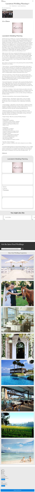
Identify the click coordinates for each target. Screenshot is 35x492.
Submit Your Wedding (4, 476)
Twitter (3, 472)
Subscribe (3, 479)
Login (2, 482)
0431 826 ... (6, 188)
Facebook (3, 470)
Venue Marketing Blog (4, 484)
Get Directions (6, 190)
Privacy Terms (3, 477)
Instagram (3, 471)
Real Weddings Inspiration (4, 478)
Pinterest (3, 473)
